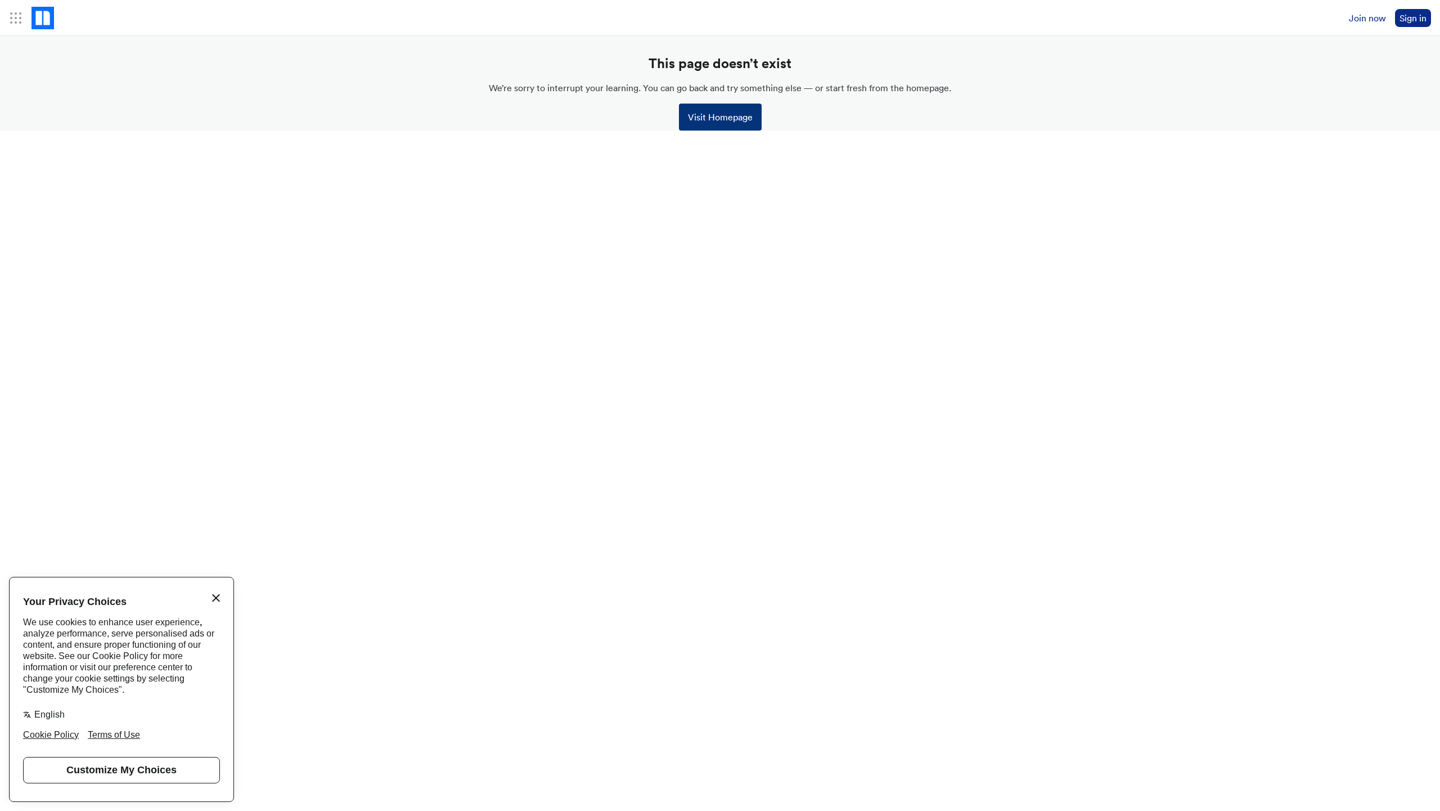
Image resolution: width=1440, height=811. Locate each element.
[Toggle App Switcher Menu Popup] (15, 18)
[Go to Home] (43, 18)
